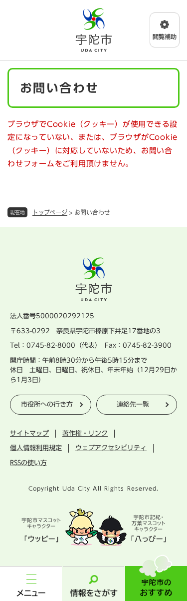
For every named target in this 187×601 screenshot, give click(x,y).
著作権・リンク (85, 433)
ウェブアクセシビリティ (111, 448)
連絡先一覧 (133, 404)
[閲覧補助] (165, 29)
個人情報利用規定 (36, 448)
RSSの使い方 (28, 463)
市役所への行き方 (47, 404)
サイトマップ (29, 433)
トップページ (49, 212)
